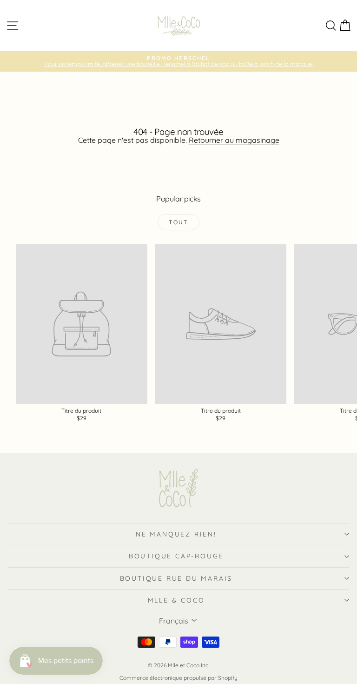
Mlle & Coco (176, 600)
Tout (178, 222)
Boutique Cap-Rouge (176, 556)
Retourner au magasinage (234, 140)
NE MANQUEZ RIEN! (176, 534)
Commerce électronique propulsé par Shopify (178, 677)
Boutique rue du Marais (176, 578)
